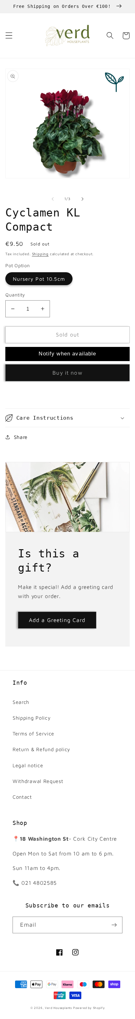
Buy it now (67, 372)
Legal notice (28, 765)
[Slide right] (82, 199)
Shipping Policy (32, 718)
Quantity (15, 294)
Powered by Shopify (89, 1008)
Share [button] (21, 437)
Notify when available (67, 353)
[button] (9, 36)
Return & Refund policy (41, 749)
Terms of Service (33, 733)
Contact (22, 797)
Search (21, 702)
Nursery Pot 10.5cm (39, 279)
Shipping (40, 254)
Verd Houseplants (58, 1008)
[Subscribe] (114, 925)
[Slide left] (53, 199)
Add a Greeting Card (57, 620)
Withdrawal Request (38, 781)
